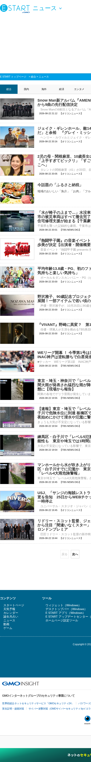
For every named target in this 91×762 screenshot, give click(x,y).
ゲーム (7, 628)
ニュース (44, 76)
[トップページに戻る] (16, 8)
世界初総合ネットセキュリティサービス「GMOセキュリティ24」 (38, 703)
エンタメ (79, 89)
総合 (33, 76)
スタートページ (13, 605)
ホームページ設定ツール (62, 620)
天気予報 (9, 609)
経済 (61, 89)
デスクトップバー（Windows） (66, 609)
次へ (75, 554)
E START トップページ (13, 76)
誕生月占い (10, 616)
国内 (26, 89)
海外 (44, 89)
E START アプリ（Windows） (65, 612)
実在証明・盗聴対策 (13, 708)
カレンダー (10, 612)
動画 (6, 624)
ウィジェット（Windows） (63, 605)
